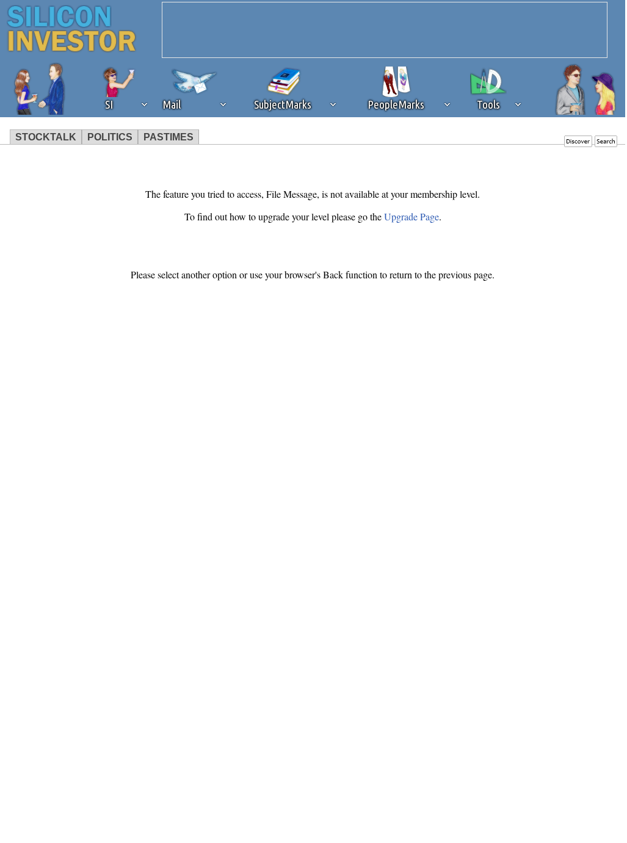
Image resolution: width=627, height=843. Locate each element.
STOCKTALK (45, 137)
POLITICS (109, 137)
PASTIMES (168, 137)
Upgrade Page (411, 216)
